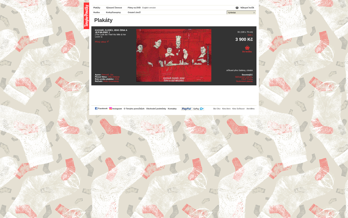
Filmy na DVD (134, 8)
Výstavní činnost (114, 8)
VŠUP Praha (246, 79)
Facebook (102, 108)
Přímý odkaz (100, 42)
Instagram (117, 109)
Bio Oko (216, 109)
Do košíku (247, 52)
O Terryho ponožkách (134, 109)
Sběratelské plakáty (243, 77)
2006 (117, 79)
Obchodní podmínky (156, 109)
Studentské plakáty (244, 81)
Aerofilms (250, 109)
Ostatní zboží (134, 12)
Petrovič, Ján (107, 75)
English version (149, 8)
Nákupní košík (247, 8)
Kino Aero (226, 109)
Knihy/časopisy (113, 12)
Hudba (96, 12)
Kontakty (172, 109)
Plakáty (96, 8)
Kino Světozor (238, 109)
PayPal (192, 108)
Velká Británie (114, 77)
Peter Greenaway (111, 81)
